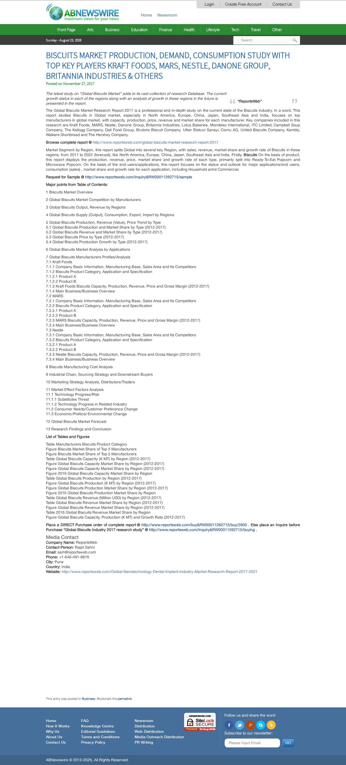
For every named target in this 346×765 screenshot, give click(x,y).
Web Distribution (149, 732)
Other (277, 29)
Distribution (145, 726)
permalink (125, 699)
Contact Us (282, 4)
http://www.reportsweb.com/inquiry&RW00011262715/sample (138, 177)
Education (139, 29)
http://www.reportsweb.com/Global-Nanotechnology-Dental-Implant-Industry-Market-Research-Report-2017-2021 (160, 571)
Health (189, 29)
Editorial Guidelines (98, 732)
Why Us (52, 732)
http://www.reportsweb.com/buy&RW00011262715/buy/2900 (194, 525)
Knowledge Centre (97, 726)
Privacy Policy (93, 742)
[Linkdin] (250, 725)
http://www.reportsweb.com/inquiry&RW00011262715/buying (202, 529)
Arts (90, 29)
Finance (165, 29)
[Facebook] (229, 725)
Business (112, 29)
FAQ (85, 721)
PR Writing (144, 742)
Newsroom (167, 15)
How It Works (57, 726)
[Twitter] (239, 725)
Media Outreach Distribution (159, 737)
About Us (54, 737)
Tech (235, 29)
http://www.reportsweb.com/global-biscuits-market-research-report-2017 (155, 142)
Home (146, 15)
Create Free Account (243, 4)
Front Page (66, 29)
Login (209, 4)
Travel (256, 29)
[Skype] (260, 725)
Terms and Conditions (100, 737)
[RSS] (271, 725)
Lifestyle (213, 29)
